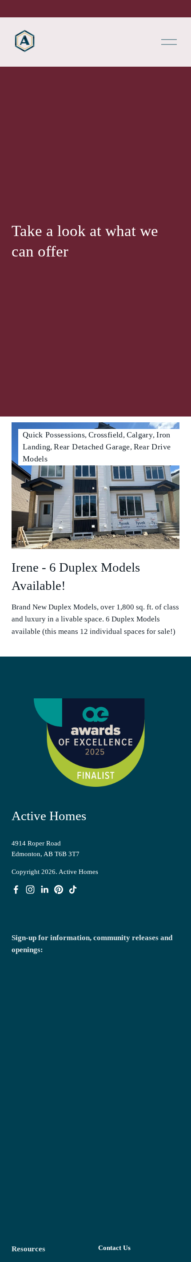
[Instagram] (30, 889)
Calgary (140, 434)
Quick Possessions (54, 434)
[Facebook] (16, 889)
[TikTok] (72, 889)
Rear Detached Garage (92, 446)
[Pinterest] (58, 889)
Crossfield (105, 434)
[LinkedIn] (44, 889)
